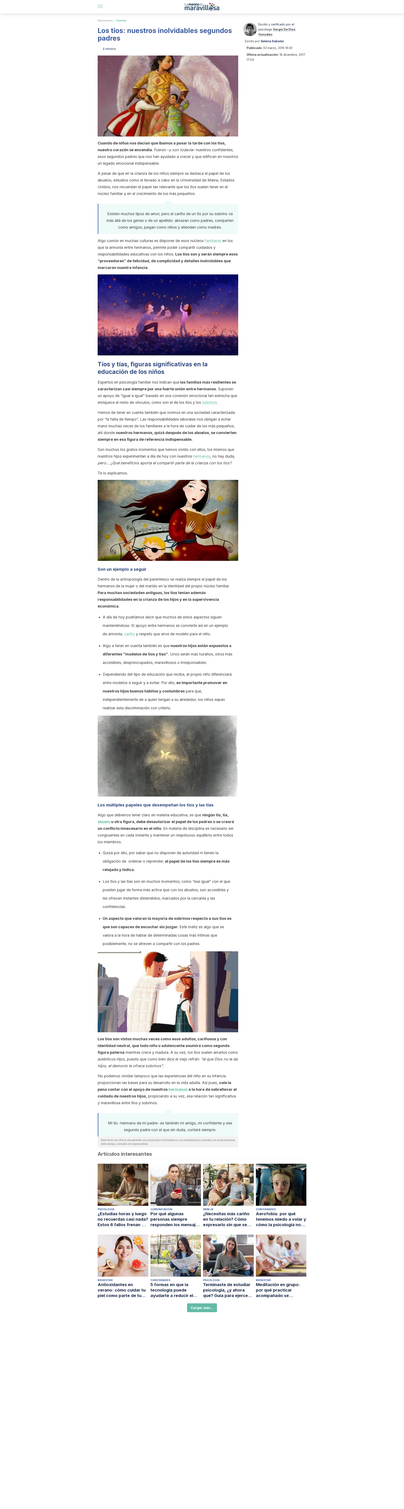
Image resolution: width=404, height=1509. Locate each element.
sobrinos (209, 402)
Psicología (106, 1209)
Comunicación (161, 1209)
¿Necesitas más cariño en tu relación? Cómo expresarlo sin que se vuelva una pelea (226, 1219)
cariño (129, 634)
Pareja (208, 1209)
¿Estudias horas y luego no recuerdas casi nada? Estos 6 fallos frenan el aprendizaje (123, 1219)
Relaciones (105, 20)
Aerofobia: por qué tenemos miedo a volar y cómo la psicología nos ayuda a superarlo (281, 1219)
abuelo (104, 821)
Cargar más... (202, 1308)
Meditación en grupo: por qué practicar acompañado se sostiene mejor (278, 1290)
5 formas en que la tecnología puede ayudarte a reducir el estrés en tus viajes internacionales (171, 1290)
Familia (121, 20)
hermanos (201, 456)
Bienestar (105, 1280)
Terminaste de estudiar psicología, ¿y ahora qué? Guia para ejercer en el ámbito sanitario (226, 1290)
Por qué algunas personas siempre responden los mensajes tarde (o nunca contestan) (175, 1219)
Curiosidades (266, 1209)
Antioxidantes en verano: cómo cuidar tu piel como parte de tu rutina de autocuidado (122, 1290)
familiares (213, 240)
